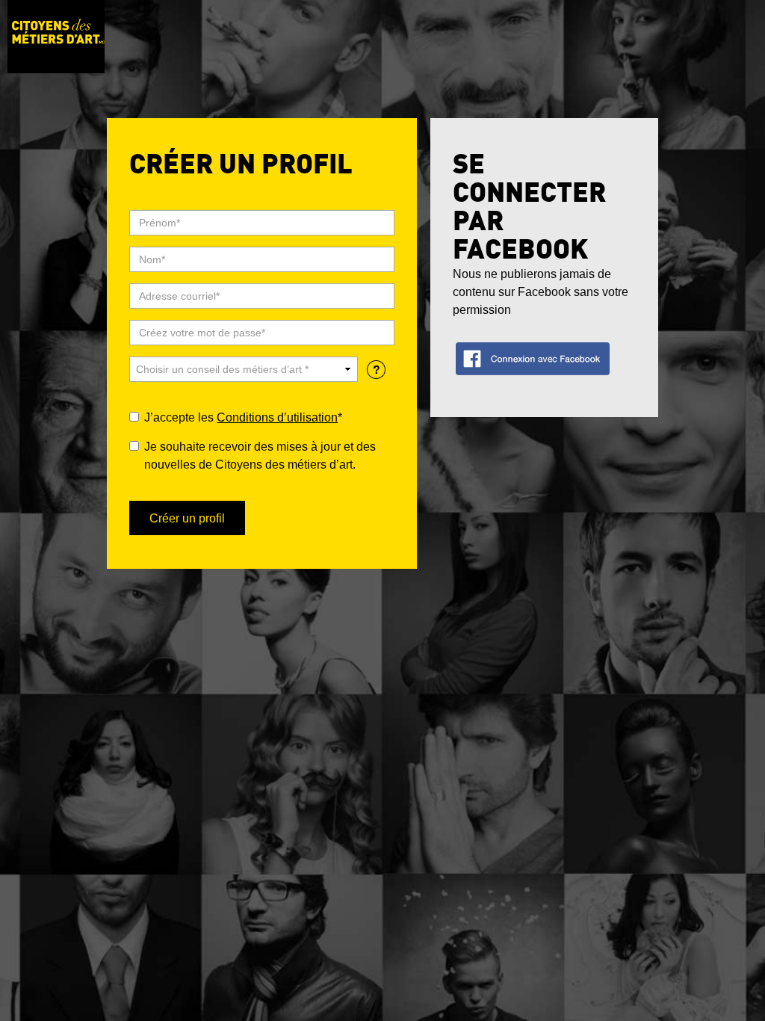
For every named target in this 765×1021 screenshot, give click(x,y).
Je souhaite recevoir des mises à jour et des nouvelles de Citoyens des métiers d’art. (260, 455)
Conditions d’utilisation (277, 417)
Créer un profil (187, 518)
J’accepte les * (243, 417)
